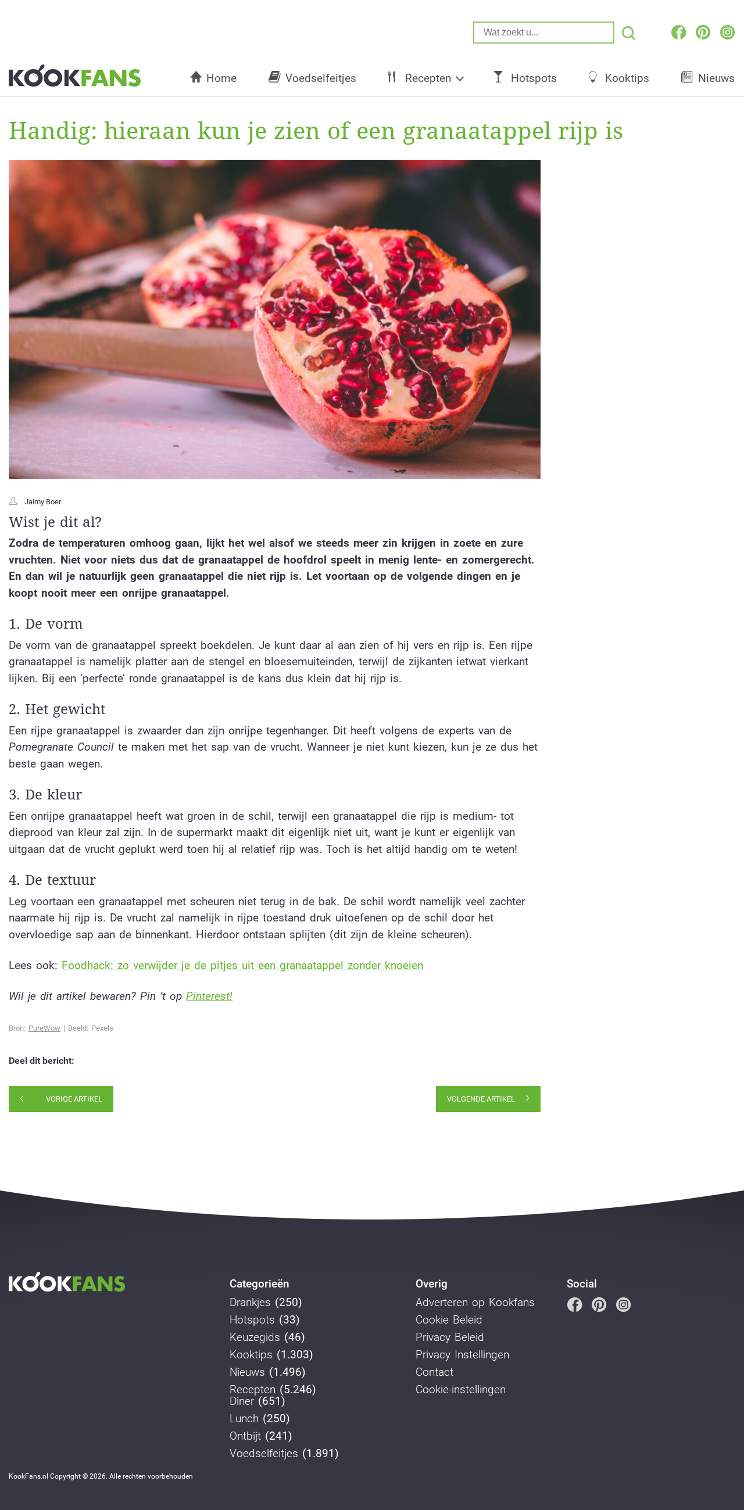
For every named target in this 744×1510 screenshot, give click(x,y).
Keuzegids (255, 1337)
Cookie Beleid (449, 1320)
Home (221, 78)
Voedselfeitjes (320, 78)
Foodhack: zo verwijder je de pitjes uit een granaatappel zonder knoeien (242, 965)
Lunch (244, 1419)
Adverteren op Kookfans (475, 1302)
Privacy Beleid (450, 1337)
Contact (434, 1372)
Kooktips (627, 78)
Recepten (428, 78)
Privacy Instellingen (462, 1355)
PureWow (44, 1028)
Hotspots (534, 78)
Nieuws (247, 1372)
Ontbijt (245, 1436)
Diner (242, 1401)
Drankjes (250, 1302)
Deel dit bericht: (41, 1061)
